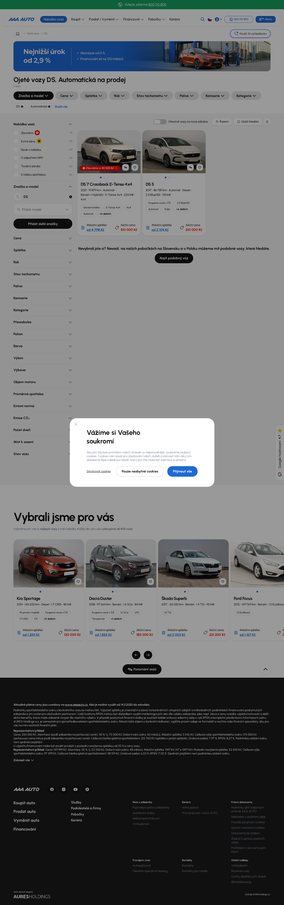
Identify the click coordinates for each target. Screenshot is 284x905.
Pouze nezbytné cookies (140, 471)
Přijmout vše (182, 471)
